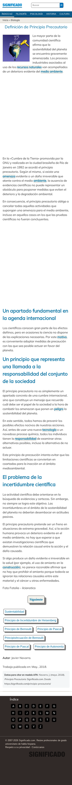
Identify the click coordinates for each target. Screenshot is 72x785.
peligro (58, 409)
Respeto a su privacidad (17, 747)
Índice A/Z (7, 14)
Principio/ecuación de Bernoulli (24, 637)
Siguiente (36, 599)
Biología (15, 20)
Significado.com (12, 5)
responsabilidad (25, 438)
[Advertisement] (36, 115)
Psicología (36, 14)
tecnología (49, 429)
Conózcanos (38, 747)
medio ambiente (52, 71)
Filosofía (21, 14)
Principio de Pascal (49, 629)
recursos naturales (29, 67)
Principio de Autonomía (49, 646)
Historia (51, 14)
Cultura (65, 14)
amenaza (9, 176)
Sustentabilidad (14, 611)
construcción (11, 567)
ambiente (40, 180)
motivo (62, 337)
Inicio (5, 20)
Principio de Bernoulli (18, 629)
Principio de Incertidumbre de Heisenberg (30, 620)
